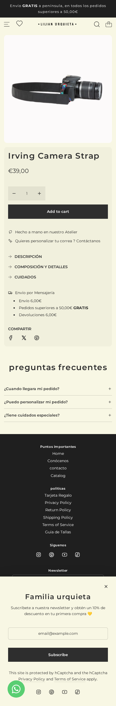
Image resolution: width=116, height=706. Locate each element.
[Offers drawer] (19, 23)
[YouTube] (64, 555)
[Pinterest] (51, 555)
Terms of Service (70, 679)
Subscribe (58, 654)
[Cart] (109, 24)
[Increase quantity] (39, 193)
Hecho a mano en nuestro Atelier (46, 232)
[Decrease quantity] (14, 193)
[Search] (97, 24)
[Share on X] (24, 338)
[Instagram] (39, 555)
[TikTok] (77, 555)
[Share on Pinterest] (37, 338)
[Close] (106, 586)
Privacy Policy (31, 679)
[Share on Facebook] (11, 338)
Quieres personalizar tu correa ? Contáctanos (57, 240)
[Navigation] (6, 24)
